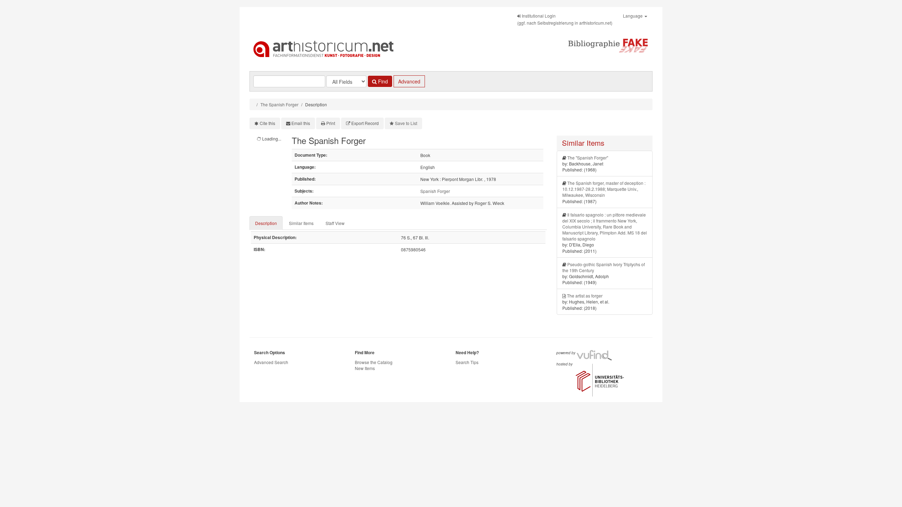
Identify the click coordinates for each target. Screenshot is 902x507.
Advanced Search (271, 362)
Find (382, 81)
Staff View (335, 223)
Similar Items (301, 223)
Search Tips (467, 362)
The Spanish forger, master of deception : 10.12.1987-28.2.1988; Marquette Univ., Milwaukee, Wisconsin (603, 189)
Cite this (267, 123)
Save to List (406, 123)
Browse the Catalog (374, 362)
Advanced (409, 81)
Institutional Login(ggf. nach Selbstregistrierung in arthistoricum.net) (564, 19)
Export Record (365, 123)
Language (633, 16)
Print (330, 123)
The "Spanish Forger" (587, 158)
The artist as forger (585, 296)
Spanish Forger (435, 191)
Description (266, 223)
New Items (365, 368)
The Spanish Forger (279, 104)
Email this (300, 123)
